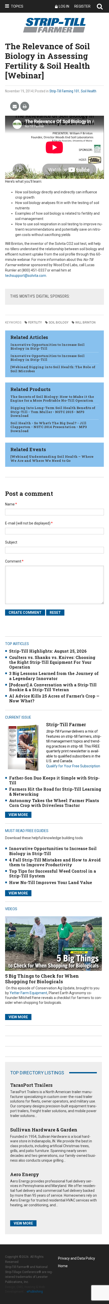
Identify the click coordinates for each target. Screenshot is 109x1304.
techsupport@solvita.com (25, 276)
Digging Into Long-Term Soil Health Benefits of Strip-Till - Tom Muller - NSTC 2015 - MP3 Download (52, 411)
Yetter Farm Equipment (28, 993)
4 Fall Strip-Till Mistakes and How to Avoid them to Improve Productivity (55, 862)
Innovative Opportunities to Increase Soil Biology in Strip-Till (47, 346)
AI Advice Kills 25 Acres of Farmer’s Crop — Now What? (54, 698)
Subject (11, 542)
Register (82, 6)
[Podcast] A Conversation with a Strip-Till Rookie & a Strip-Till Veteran (53, 687)
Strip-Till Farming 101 (64, 91)
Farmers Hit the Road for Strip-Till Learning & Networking (55, 791)
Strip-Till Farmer (66, 724)
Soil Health (88, 91)
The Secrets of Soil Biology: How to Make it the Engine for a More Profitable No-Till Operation (52, 398)
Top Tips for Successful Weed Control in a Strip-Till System (52, 873)
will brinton (85, 322)
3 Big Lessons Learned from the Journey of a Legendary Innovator (54, 676)
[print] (24, 106)
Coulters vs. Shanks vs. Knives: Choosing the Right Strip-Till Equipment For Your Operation (52, 662)
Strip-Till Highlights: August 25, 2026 (48, 651)
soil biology (58, 322)
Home (63, 1266)
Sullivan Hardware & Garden (43, 1130)
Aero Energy (24, 1174)
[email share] (14, 106)
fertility (35, 322)
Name (11, 504)
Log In (64, 6)
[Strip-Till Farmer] (23, 747)
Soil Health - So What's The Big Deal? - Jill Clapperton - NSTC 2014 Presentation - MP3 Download (48, 427)
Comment (14, 561)
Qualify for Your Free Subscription (73, 766)
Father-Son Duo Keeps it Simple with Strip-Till (54, 780)
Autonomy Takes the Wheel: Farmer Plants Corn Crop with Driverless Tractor (54, 803)
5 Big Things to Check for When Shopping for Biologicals (42, 979)
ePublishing (35, 1291)
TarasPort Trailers (31, 1085)
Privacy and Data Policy (76, 1258)
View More (18, 815)
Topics (17, 6)
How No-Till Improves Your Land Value (50, 882)
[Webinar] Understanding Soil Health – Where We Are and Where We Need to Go (52, 458)
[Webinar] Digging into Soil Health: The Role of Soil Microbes (52, 369)
